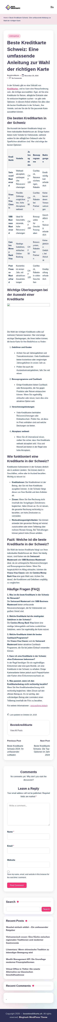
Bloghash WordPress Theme (33, 1017)
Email (10, 846)
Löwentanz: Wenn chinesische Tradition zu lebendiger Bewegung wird (27, 951)
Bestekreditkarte (21, 724)
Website (11, 860)
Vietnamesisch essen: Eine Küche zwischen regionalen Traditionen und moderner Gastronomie (28, 940)
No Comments (17, 78)
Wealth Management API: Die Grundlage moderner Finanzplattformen (26, 960)
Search (10, 901)
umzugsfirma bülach (39, 706)
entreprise (14, 36)
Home (6, 18)
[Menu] (52, 7)
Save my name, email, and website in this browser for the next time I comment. (28, 875)
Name (10, 832)
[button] (16, 730)
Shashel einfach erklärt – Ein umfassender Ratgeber (27, 928)
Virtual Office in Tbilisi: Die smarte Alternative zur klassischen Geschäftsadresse (23, 972)
